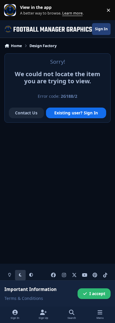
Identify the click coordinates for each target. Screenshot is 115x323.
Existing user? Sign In (76, 113)
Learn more (11, 10)
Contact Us (26, 113)
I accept (97, 293)
